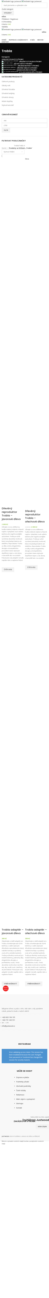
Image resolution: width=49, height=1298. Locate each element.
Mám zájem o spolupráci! (25, 1099)
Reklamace (20, 1095)
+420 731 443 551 (8, 1020)
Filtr (6, 130)
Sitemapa (19, 1103)
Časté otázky (21, 1090)
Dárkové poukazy (8, 81)
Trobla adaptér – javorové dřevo (12, 931)
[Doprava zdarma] (13, 243)
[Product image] (13, 415)
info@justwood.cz (8, 1026)
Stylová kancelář (8, 105)
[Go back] (4, 46)
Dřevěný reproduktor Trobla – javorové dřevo (11, 514)
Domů (4, 148)
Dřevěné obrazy (8, 97)
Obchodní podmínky (23, 1086)
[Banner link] (24, 1128)
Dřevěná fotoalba (8, 89)
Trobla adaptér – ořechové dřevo (36, 931)
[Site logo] (12, 1)
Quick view (4, 575)
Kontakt (19, 1108)
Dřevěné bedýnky (8, 93)
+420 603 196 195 (8, 1017)
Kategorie (6, 57)
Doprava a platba (22, 1077)
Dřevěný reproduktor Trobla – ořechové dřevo (35, 516)
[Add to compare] (4, 504)
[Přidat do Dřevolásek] (4, 564)
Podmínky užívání (22, 1082)
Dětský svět (6, 85)
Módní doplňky (7, 101)
